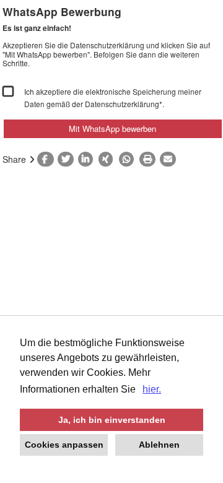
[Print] (149, 159)
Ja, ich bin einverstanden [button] (111, 420)
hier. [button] (151, 389)
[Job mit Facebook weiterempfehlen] (47, 159)
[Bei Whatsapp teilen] (129, 159)
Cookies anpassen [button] (64, 445)
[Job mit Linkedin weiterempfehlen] (88, 159)
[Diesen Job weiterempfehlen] (170, 159)
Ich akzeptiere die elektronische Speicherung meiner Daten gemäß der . (112, 97)
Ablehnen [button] (159, 445)
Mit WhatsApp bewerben (112, 128)
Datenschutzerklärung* (123, 103)
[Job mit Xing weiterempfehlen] (108, 159)
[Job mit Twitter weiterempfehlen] (68, 159)
